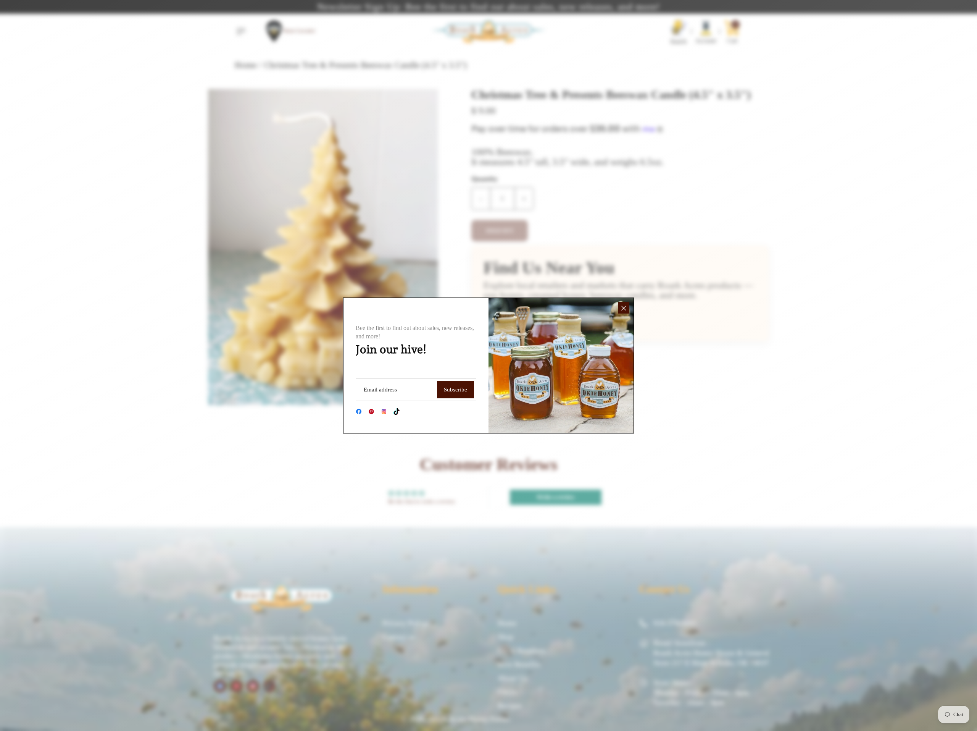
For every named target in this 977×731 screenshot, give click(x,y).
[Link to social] (359, 411)
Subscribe (455, 390)
